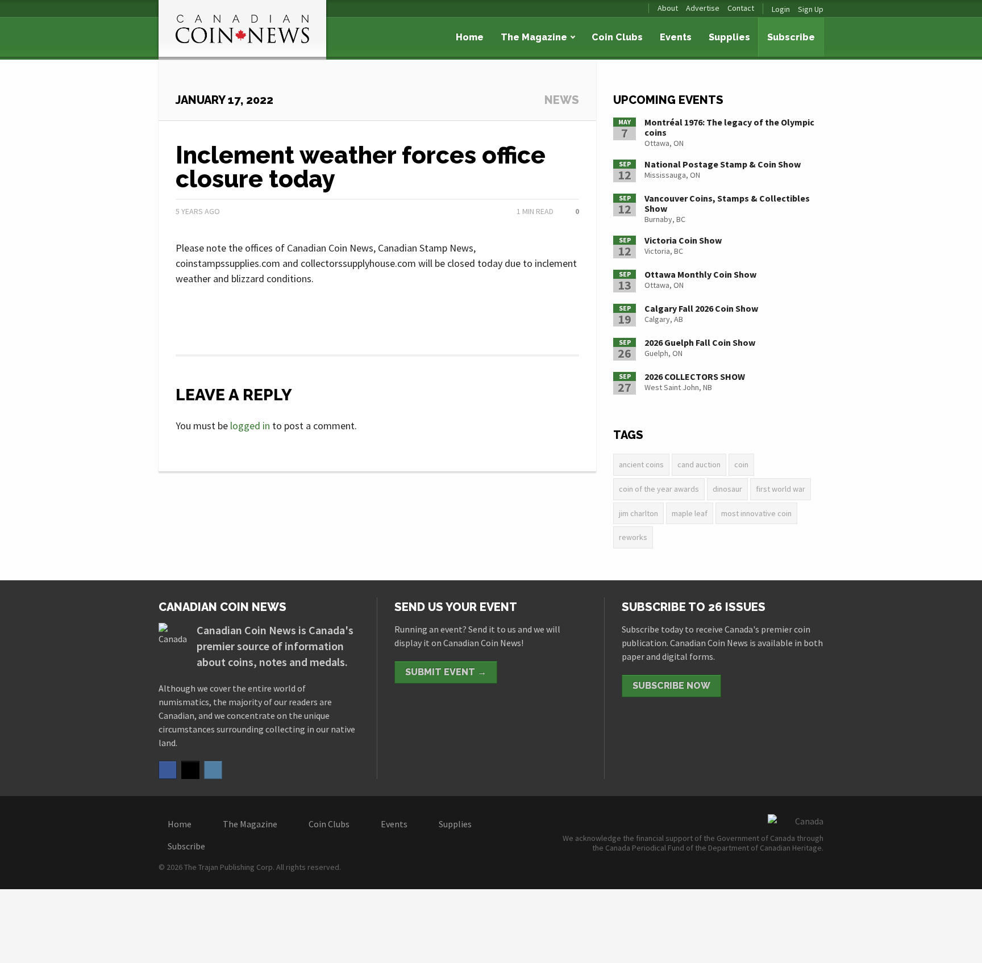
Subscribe (791, 37)
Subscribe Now (671, 685)
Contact (740, 8)
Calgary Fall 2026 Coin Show (701, 308)
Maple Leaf (690, 513)
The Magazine (534, 37)
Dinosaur (727, 489)
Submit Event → (445, 672)
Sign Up (810, 9)
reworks (633, 537)
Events (676, 37)
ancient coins (641, 464)
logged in (250, 425)
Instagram (213, 770)
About (668, 8)
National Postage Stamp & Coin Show (722, 164)
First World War (780, 489)
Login (781, 9)
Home (470, 37)
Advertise (702, 8)
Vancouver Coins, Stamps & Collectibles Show (727, 203)
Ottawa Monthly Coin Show (700, 274)
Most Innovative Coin (756, 513)
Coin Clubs (617, 37)
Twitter (190, 770)
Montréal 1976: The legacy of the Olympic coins (729, 127)
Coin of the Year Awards (659, 489)
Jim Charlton (638, 513)
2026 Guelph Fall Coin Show (699, 342)
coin (741, 464)
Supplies (729, 37)
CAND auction (699, 464)
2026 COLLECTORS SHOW (694, 376)
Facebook (168, 770)
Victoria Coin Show (683, 240)
